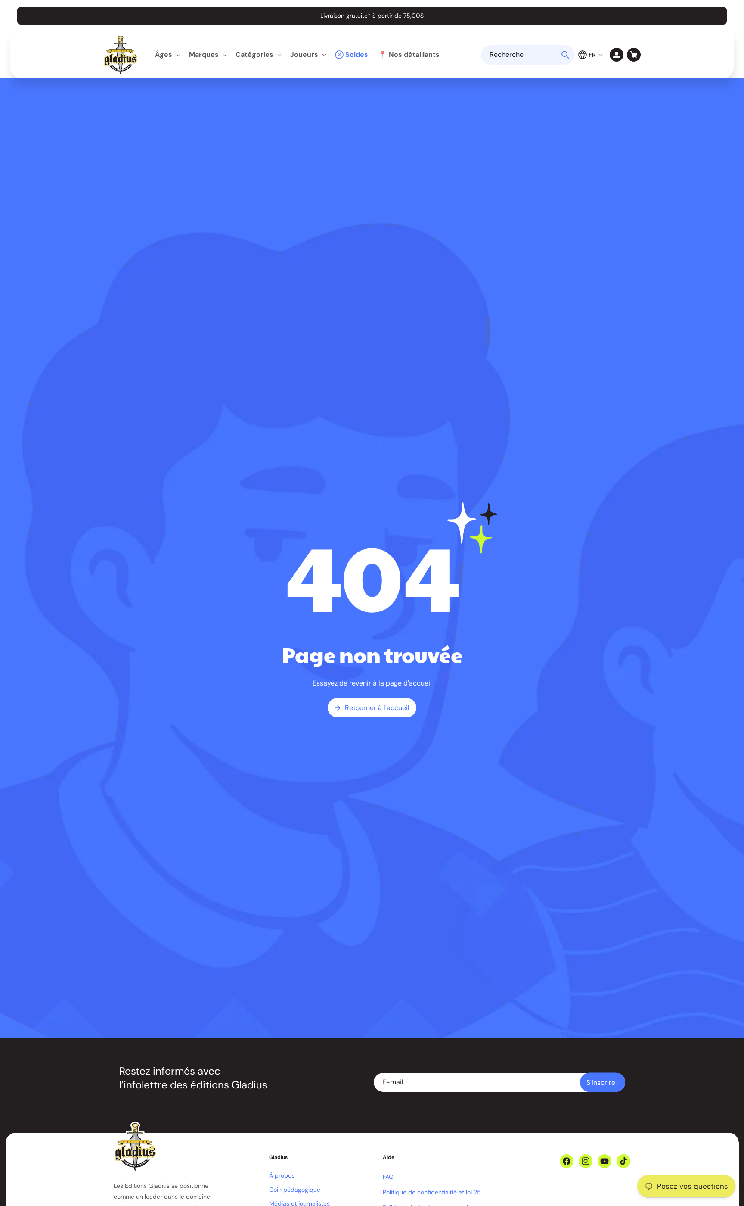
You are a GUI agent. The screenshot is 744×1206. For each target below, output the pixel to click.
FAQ (388, 1177)
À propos (281, 1175)
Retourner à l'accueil (377, 707)
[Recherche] (565, 54)
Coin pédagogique (294, 1190)
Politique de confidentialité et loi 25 (432, 1192)
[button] (167, 55)
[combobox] (528, 55)
